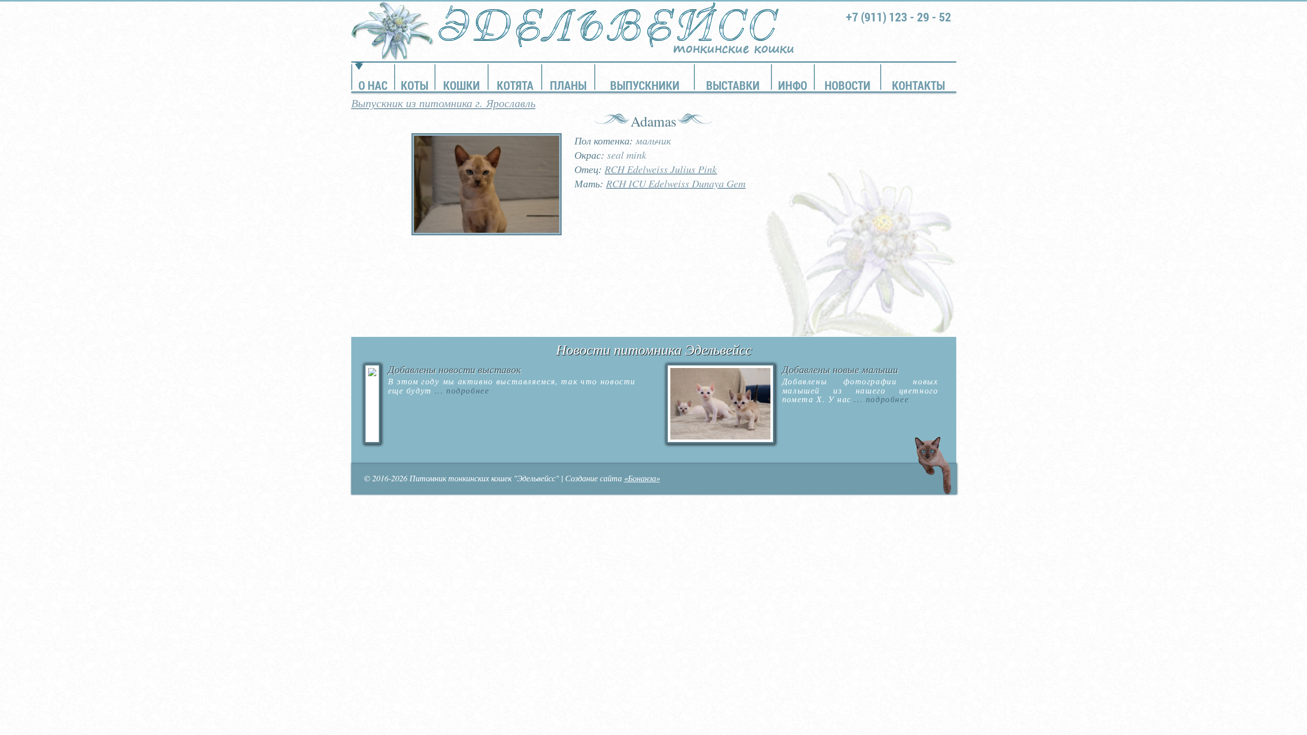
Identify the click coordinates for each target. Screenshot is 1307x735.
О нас (373, 85)
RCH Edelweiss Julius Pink (660, 169)
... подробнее (460, 390)
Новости (847, 85)
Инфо (792, 85)
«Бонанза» (642, 478)
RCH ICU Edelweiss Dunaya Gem (675, 183)
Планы (568, 85)
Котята (515, 85)
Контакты (918, 85)
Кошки (461, 85)
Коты (414, 85)
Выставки (733, 85)
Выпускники (645, 85)
